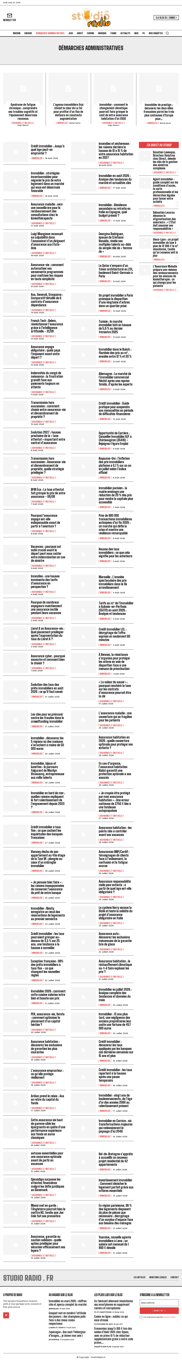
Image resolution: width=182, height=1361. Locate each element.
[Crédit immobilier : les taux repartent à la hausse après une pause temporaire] (83, 1077)
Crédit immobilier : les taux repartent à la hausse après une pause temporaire (115, 1075)
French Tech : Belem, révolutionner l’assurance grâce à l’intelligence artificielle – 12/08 (47, 326)
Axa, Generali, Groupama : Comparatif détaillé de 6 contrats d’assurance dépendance (47, 300)
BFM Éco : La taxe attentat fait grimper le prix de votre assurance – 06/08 (48, 493)
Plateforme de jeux (103, 1324)
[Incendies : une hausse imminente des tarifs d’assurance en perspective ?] (15, 584)
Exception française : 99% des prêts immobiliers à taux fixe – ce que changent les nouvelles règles (47, 968)
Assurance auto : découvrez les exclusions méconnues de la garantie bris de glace (115, 939)
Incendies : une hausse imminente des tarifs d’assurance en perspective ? (45, 581)
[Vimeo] (6, 1315)
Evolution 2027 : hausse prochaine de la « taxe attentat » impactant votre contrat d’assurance (48, 437)
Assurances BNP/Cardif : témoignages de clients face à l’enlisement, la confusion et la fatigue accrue (114, 859)
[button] (167, 33)
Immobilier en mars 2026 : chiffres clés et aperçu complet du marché (68, 1302)
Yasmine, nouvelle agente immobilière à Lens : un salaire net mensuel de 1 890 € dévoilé (115, 1242)
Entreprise (54, 1340)
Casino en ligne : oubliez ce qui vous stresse (111, 1318)
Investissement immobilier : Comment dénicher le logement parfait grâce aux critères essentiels (116, 1185)
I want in (158, 1311)
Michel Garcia (74, 123)
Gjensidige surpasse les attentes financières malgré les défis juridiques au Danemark (47, 1184)
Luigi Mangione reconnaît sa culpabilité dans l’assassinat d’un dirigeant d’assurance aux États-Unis (48, 241)
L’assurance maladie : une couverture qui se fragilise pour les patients (115, 716)
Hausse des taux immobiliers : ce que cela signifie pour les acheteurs (115, 552)
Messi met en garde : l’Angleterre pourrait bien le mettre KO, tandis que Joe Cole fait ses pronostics (48, 1211)
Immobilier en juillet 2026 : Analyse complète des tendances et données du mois (115, 994)
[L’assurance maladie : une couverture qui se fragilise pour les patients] (83, 720)
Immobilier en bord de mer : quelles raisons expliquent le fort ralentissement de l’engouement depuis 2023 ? (48, 800)
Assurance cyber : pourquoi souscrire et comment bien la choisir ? (48, 659)
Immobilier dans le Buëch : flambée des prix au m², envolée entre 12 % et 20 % (115, 352)
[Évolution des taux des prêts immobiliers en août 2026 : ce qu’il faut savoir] (15, 690)
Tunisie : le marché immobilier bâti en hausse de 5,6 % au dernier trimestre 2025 (115, 327)
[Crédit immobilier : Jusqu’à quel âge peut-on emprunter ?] (15, 152)
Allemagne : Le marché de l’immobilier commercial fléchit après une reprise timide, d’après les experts (115, 379)
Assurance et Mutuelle (22, 123)
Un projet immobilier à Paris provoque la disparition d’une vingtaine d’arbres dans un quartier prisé (116, 300)
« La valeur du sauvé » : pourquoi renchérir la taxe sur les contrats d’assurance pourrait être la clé (115, 689)
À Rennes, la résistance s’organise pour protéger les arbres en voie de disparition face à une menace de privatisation (114, 662)
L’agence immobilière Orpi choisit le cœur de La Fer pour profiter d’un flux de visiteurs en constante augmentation (68, 112)
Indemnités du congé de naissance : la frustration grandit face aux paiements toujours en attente (47, 380)
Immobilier (62, 123)
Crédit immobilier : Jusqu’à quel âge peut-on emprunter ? (47, 149)
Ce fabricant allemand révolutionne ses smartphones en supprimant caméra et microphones (113, 1304)
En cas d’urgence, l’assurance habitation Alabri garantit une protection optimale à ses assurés (115, 770)
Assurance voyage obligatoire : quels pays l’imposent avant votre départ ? (45, 352)
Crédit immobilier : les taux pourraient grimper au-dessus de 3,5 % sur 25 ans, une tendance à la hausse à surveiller (47, 941)
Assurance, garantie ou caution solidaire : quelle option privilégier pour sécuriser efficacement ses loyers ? (48, 1244)
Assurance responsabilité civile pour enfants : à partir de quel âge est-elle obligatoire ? (115, 886)
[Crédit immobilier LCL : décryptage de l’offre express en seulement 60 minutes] (83, 637)
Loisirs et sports (57, 1328)
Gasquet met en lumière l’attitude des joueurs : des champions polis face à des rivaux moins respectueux (67, 1318)
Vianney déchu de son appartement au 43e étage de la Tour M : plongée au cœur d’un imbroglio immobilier (48, 859)
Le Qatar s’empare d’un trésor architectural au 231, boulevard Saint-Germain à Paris (116, 271)
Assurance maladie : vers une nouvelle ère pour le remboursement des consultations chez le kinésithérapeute (47, 211)
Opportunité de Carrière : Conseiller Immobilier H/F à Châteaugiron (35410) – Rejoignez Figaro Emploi (115, 438)
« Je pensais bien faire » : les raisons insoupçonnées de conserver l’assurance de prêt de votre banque (47, 887)
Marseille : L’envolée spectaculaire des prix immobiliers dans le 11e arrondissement (113, 582)
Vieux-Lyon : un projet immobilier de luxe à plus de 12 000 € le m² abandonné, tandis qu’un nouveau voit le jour (166, 247)
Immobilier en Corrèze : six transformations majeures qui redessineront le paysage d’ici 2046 (115, 1126)
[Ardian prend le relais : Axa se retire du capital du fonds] (15, 1103)
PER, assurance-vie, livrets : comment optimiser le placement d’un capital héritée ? (47, 1019)
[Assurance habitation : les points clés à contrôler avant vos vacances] (83, 835)
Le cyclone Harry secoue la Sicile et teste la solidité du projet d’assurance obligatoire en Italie (115, 913)
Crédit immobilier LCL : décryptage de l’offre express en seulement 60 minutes (114, 634)
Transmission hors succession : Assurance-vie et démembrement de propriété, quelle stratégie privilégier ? (48, 465)
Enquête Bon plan (102, 1347)
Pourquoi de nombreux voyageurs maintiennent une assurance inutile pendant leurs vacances (46, 607)
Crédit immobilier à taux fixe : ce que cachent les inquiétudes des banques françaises (47, 832)
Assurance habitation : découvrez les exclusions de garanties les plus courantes (46, 1047)
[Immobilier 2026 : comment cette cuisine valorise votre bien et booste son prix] (15, 997)
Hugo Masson (23, 125)
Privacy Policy (169, 1317)
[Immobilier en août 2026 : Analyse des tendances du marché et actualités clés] (83, 181)
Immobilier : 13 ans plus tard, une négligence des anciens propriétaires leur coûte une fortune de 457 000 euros (115, 1021)
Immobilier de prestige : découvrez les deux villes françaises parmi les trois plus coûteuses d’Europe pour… (159, 112)
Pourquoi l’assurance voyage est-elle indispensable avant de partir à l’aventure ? (45, 521)
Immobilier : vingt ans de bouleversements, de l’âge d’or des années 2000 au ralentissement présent (115, 1100)
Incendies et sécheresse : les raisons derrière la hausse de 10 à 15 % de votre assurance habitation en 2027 (116, 151)
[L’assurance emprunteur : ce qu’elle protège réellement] (15, 1077)
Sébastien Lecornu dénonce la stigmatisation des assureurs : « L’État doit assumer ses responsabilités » (164, 220)
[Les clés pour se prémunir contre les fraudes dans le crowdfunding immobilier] (15, 720)
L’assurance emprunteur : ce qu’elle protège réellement (47, 1074)
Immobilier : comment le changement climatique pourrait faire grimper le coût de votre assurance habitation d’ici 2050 (113, 112)
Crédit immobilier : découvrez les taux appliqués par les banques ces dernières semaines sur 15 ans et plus (116, 1049)
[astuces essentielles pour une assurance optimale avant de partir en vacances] (15, 1162)
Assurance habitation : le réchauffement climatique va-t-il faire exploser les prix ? (115, 966)
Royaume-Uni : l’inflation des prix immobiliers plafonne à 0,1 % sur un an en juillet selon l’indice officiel (115, 465)
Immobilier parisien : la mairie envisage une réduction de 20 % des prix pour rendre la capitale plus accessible (116, 495)
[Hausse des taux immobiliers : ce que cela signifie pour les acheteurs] (83, 555)
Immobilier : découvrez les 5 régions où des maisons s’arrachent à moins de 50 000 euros (47, 743)
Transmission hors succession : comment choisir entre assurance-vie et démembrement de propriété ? (48, 410)
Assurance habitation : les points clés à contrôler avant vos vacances (115, 831)
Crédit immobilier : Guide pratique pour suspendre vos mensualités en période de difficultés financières (116, 408)
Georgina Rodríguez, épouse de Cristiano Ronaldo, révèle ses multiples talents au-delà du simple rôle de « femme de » (115, 242)
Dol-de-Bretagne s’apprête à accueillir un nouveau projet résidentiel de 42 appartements (116, 1159)
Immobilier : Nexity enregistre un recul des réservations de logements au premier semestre (48, 913)
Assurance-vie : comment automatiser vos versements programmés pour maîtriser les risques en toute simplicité (47, 272)
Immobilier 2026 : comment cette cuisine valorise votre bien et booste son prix (48, 994)
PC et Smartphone (102, 1312)
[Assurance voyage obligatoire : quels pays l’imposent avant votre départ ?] (15, 355)
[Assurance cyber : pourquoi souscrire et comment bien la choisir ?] (15, 663)
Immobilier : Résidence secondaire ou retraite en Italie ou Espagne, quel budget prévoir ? (114, 210)
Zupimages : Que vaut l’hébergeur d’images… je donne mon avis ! (67, 1333)
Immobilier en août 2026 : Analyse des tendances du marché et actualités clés (115, 179)
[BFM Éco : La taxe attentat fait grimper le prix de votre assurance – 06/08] (15, 496)
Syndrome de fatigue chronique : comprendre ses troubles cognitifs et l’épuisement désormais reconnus (23, 112)
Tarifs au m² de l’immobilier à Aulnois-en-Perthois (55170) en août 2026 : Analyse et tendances (116, 608)
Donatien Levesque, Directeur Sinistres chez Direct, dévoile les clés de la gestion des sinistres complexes (165, 160)
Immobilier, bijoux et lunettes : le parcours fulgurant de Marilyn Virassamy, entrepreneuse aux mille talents (47, 770)
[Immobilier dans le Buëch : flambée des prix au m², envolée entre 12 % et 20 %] (83, 355)
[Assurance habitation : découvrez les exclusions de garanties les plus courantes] (15, 1050)
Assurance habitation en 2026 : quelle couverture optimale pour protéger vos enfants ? (116, 742)
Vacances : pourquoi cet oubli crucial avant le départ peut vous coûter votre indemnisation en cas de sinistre (48, 554)
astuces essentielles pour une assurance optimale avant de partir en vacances (47, 1158)
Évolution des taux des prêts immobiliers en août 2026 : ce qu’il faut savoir (47, 688)
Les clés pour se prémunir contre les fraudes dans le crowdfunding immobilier (47, 717)
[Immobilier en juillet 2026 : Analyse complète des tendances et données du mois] (83, 997)
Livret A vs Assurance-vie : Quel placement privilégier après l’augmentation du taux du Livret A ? (47, 633)
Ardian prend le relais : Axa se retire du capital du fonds (47, 1099)
